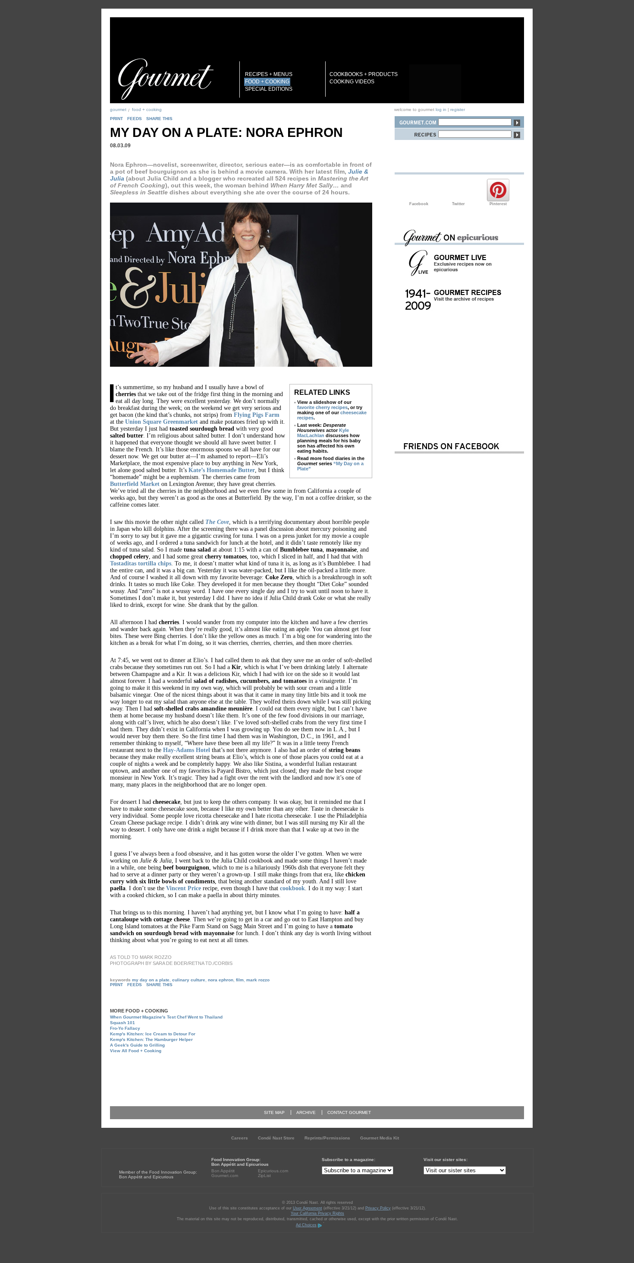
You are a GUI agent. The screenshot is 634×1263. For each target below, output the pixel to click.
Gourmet (118, 109)
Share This (159, 118)
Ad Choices (306, 1225)
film (240, 979)
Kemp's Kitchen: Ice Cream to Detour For (152, 1033)
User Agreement (307, 1208)
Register (457, 109)
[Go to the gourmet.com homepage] (165, 79)
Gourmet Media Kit (379, 1138)
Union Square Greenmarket (161, 422)
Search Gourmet (416, 120)
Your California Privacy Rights (317, 1213)
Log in (441, 109)
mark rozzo (258, 979)
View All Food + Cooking (135, 1050)
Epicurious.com (273, 1170)
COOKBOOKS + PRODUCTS (364, 74)
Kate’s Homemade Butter (221, 470)
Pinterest (498, 190)
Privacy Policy (378, 1208)
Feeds (134, 118)
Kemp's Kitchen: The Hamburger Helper (151, 1039)
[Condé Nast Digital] (152, 1156)
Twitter (458, 190)
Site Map (274, 1112)
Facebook (419, 190)
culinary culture (188, 979)
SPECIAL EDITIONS (268, 89)
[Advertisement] (251, 1076)
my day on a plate (150, 979)
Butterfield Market (135, 484)
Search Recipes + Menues (416, 132)
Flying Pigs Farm (256, 415)
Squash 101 (122, 1022)
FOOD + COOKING (267, 82)
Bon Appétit (223, 1170)
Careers (239, 1138)
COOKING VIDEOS (352, 82)
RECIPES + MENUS (268, 74)
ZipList (264, 1175)
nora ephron (220, 979)
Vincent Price (183, 888)
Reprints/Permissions (327, 1138)
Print (116, 118)
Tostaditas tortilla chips (140, 563)
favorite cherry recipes (322, 407)
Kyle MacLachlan (323, 433)
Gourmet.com (224, 1175)
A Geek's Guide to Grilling (137, 1045)
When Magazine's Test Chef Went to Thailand (166, 1017)
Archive (306, 1112)
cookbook (292, 888)
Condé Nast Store (276, 1138)
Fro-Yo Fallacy (125, 1028)
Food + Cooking (147, 109)
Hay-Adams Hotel (186, 750)
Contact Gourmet (349, 1112)
